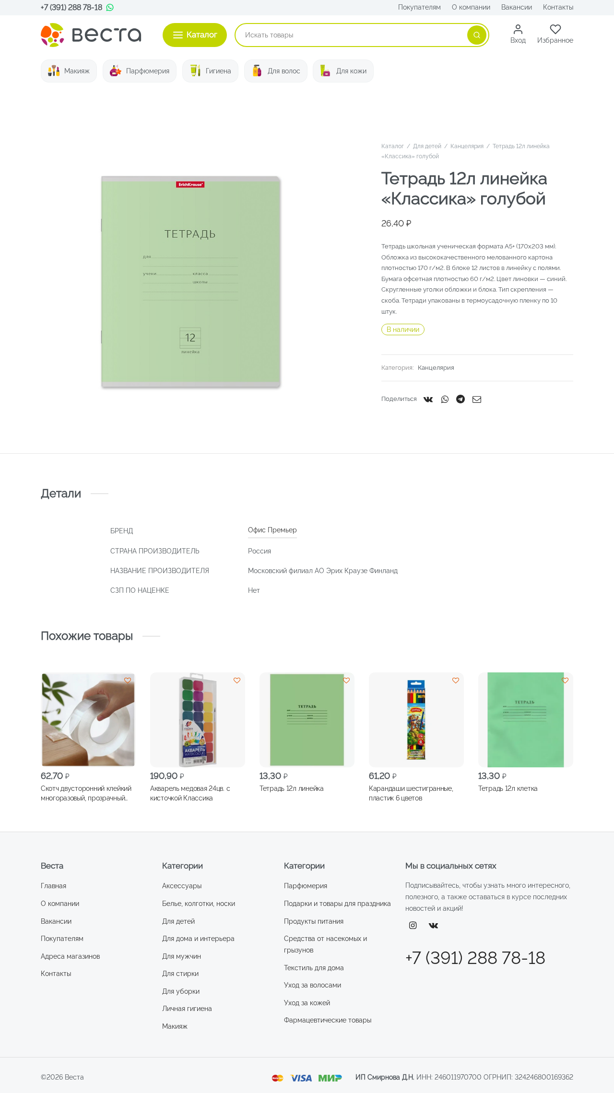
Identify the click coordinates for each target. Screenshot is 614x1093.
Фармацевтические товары (327, 1020)
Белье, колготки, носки (198, 903)
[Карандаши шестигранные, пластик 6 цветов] (416, 719)
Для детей (427, 146)
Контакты (558, 7)
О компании (471, 7)
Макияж (77, 71)
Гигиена (218, 71)
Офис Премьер (272, 530)
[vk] (433, 926)
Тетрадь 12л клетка (508, 788)
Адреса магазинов (70, 956)
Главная (53, 886)
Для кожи (351, 71)
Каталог (392, 146)
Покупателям (419, 7)
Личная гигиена (187, 1008)
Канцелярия (467, 146)
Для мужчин (181, 956)
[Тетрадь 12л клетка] (525, 719)
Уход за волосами (312, 985)
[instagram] (412, 926)
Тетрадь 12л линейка (292, 788)
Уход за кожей (307, 1003)
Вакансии (516, 7)
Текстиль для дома (314, 968)
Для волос (284, 71)
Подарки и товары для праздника (337, 903)
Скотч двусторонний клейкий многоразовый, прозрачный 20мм (86, 793)
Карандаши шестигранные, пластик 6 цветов (411, 792)
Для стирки (180, 973)
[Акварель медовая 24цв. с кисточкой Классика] (197, 719)
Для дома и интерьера (198, 938)
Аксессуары (181, 886)
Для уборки (181, 991)
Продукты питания (313, 921)
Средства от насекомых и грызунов (325, 944)
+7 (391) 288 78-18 (71, 7)
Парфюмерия (147, 71)
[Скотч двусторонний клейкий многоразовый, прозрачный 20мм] (88, 719)
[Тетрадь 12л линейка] (307, 719)
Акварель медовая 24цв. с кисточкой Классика (190, 792)
